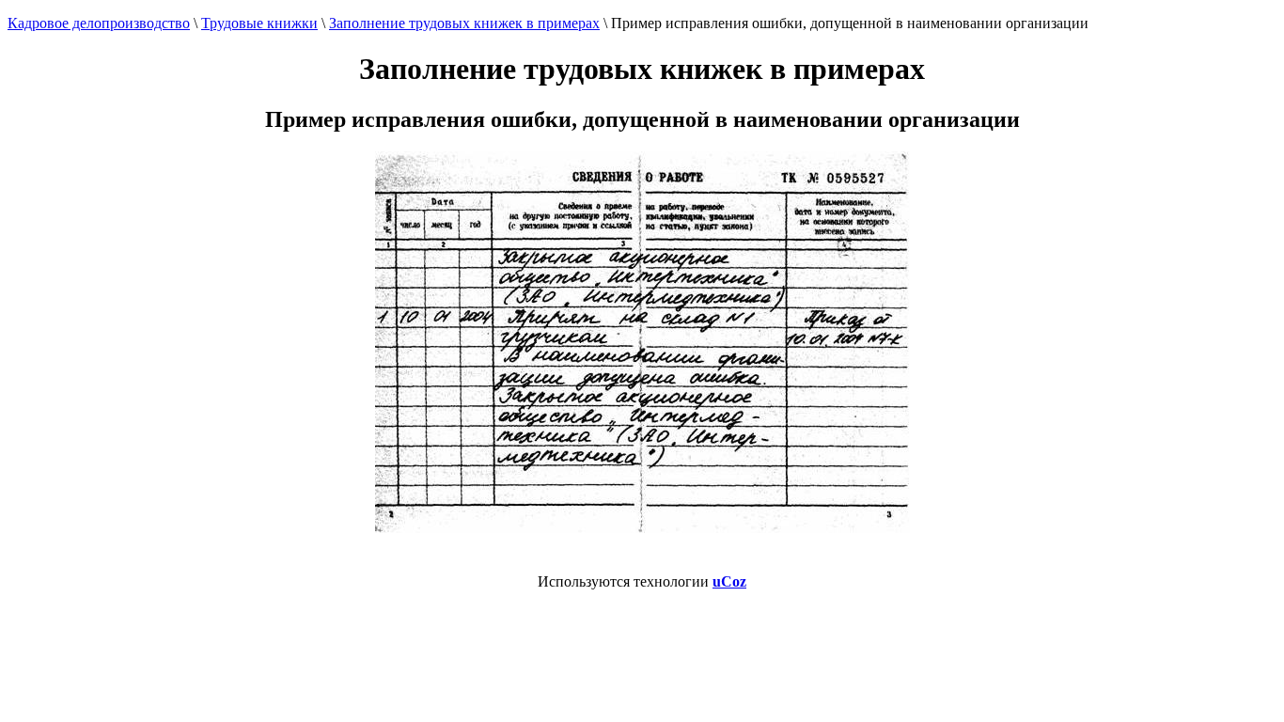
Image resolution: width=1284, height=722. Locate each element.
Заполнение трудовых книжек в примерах (464, 23)
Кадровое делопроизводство (99, 23)
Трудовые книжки (259, 23)
